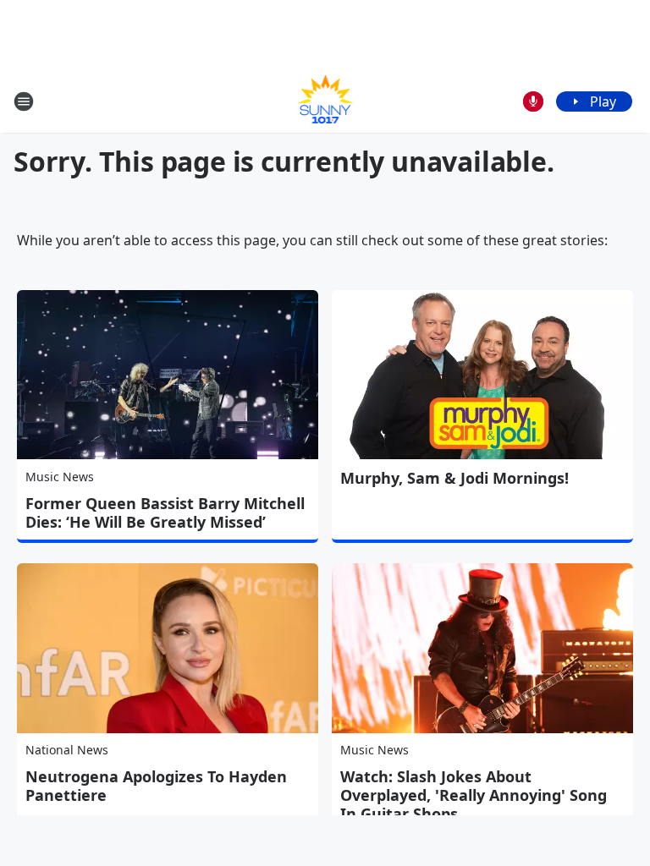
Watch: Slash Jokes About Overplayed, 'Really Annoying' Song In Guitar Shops (473, 795)
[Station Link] (325, 101)
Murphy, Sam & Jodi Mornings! (454, 478)
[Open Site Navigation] (24, 101)
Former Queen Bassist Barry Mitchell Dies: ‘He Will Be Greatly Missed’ (165, 512)
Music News (59, 477)
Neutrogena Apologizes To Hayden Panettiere (156, 785)
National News (66, 750)
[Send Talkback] (533, 101)
